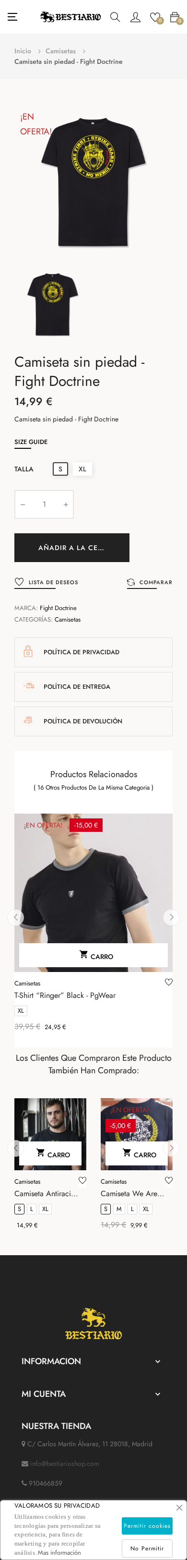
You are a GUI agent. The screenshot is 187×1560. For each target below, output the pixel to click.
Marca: (26, 607)
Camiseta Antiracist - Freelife (45, 1193)
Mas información (59, 1552)
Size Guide (30, 441)
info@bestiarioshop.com (64, 1463)
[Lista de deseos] (169, 984)
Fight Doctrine (58, 607)
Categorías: (33, 619)
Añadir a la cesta (74, 547)
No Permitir (147, 1548)
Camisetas (68, 619)
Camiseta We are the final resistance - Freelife (133, 1193)
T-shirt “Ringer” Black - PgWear (65, 995)
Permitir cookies (147, 1526)
